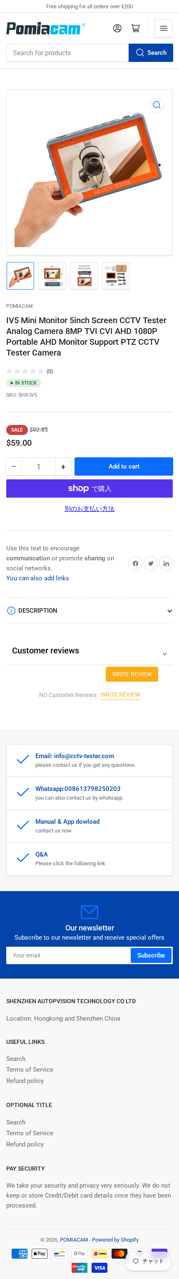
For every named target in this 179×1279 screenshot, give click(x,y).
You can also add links (37, 578)
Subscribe (151, 955)
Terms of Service (29, 1069)
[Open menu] (163, 28)
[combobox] (89, 53)
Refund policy (25, 1081)
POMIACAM (19, 306)
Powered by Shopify (115, 1240)
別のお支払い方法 (89, 509)
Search (157, 52)
